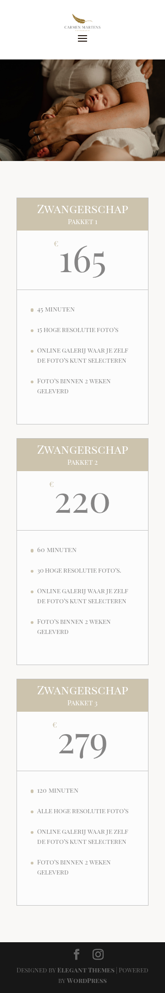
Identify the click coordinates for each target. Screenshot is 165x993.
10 (117, 151)
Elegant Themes (86, 970)
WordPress (87, 980)
